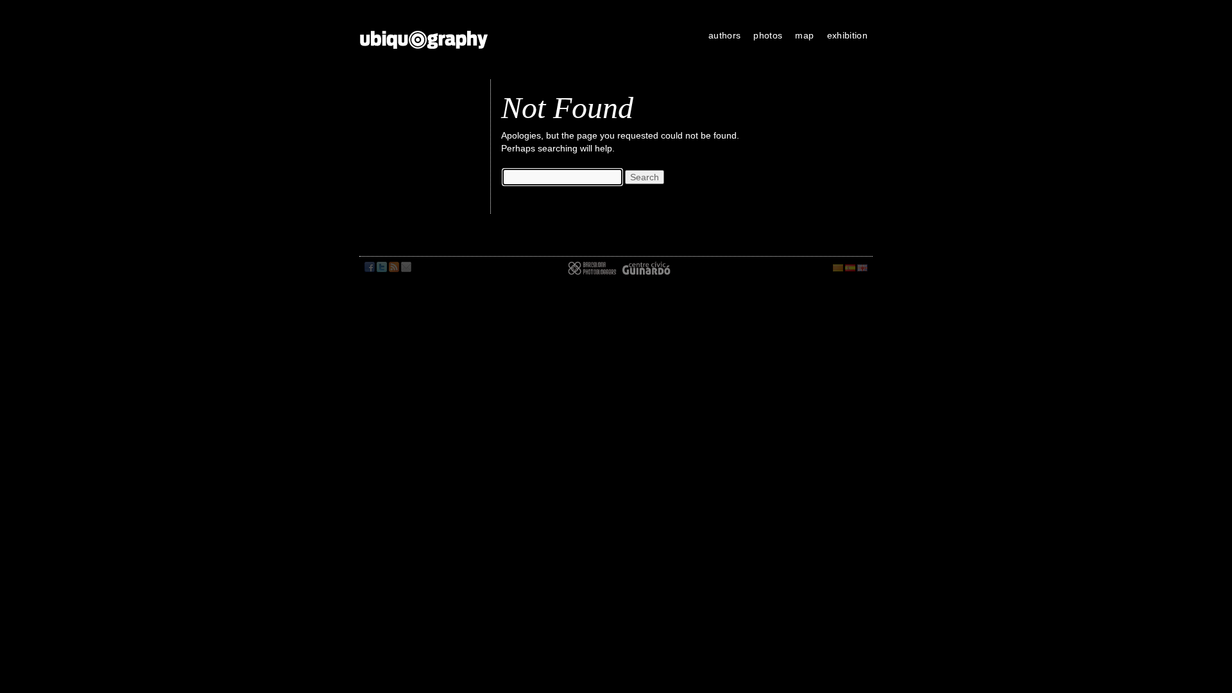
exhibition (847, 35)
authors (724, 35)
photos (767, 35)
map (804, 35)
